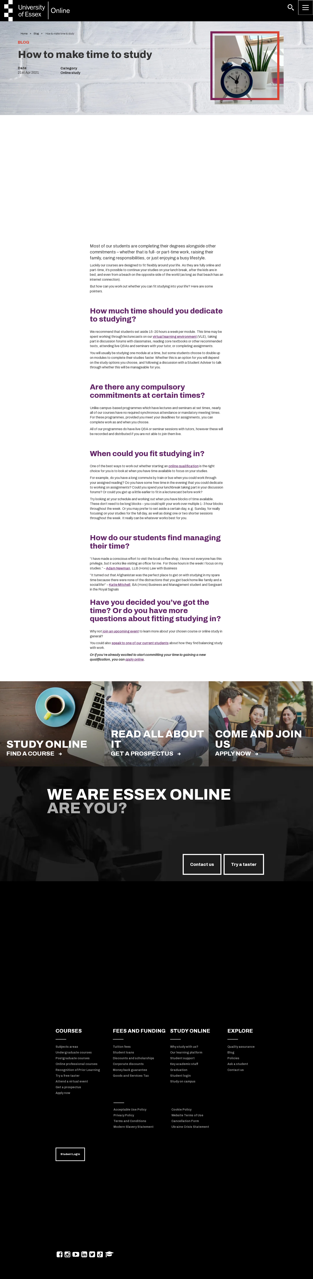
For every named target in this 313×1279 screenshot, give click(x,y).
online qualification (183, 466)
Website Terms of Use (187, 1115)
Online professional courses (77, 1064)
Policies (233, 1058)
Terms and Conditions (129, 1121)
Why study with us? (184, 1046)
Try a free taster (68, 1075)
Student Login (70, 1154)
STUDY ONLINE (190, 1031)
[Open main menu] (305, 7)
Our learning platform (186, 1052)
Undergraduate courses (74, 1052)
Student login (180, 1075)
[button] (291, 7)
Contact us (202, 864)
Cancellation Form (185, 1121)
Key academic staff (184, 1064)
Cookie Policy (181, 1109)
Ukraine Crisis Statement (190, 1126)
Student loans (123, 1052)
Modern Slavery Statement (133, 1126)
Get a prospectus (142, 753)
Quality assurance (241, 1046)
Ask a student (237, 1064)
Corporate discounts (128, 1064)
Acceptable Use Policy (129, 1109)
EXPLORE (240, 1031)
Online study (70, 73)
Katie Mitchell (119, 584)
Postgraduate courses (73, 1058)
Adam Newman (118, 568)
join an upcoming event (121, 631)
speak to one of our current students (140, 643)
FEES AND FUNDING (139, 1031)
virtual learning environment (175, 336)
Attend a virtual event (72, 1081)
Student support (182, 1058)
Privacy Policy (123, 1115)
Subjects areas (67, 1046)
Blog (36, 33)
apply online (134, 659)
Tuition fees (122, 1046)
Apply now (233, 753)
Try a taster (244, 864)
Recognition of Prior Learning (78, 1070)
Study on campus (182, 1081)
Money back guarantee (130, 1070)
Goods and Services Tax (131, 1075)
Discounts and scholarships (133, 1058)
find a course (30, 753)
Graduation (178, 1070)
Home (24, 33)
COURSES (69, 1031)
